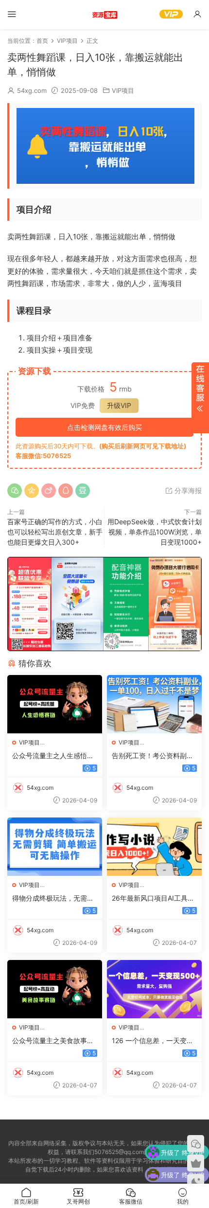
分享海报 (187, 490)
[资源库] (104, 14)
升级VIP (119, 405)
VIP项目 (123, 90)
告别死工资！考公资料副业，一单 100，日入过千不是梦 (153, 756)
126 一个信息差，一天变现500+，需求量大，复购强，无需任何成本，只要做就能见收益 (152, 1041)
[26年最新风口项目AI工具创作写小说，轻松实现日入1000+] (154, 846)
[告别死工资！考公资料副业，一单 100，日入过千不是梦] (154, 704)
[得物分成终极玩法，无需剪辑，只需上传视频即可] (54, 846)
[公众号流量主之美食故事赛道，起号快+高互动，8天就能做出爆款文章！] (54, 989)
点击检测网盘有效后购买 (104, 427)
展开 (200, 397)
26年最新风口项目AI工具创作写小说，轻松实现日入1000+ (153, 898)
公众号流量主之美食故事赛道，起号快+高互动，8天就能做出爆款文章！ (54, 1041)
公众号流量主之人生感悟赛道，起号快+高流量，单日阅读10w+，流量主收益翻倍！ (53, 756)
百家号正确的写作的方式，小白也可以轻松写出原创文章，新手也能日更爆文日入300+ (55, 531)
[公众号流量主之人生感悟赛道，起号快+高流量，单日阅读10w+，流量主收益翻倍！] (54, 704)
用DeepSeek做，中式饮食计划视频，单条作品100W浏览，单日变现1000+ (154, 531)
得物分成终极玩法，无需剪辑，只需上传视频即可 (53, 898)
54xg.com (32, 90)
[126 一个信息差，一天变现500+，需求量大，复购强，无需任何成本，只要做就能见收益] (154, 989)
